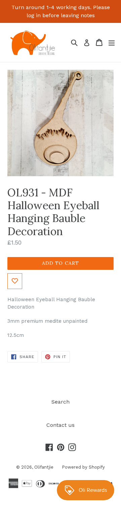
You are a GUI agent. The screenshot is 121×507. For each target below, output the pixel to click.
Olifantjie (43, 467)
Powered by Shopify (83, 467)
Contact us (60, 425)
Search (60, 402)
